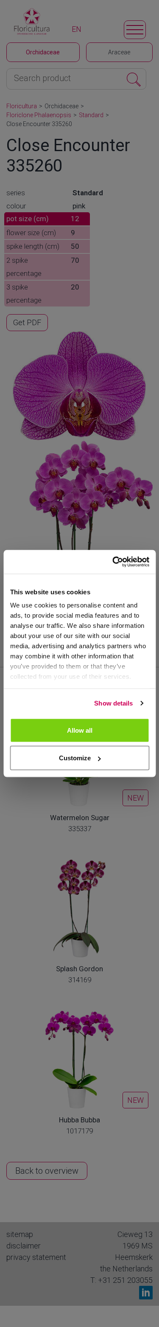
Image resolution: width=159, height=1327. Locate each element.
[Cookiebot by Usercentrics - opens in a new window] (113, 562)
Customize (75, 758)
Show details (113, 703)
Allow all (79, 730)
